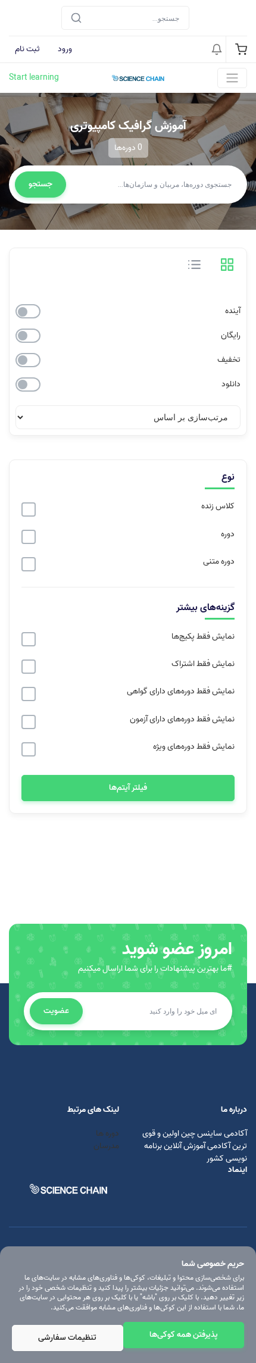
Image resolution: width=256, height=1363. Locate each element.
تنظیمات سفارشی (67, 1338)
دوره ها (106, 1133)
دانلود (231, 384)
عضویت (56, 1011)
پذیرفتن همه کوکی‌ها (183, 1335)
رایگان (231, 335)
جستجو (40, 184)
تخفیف (229, 360)
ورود (65, 49)
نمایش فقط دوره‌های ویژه (194, 747)
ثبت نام (27, 49)
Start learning (34, 78)
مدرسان (106, 1146)
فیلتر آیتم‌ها (128, 788)
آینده (233, 311)
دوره (228, 534)
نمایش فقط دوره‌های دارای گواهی (181, 691)
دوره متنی (219, 562)
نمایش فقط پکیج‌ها (203, 637)
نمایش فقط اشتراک (203, 664)
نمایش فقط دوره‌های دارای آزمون (182, 719)
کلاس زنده (218, 506)
